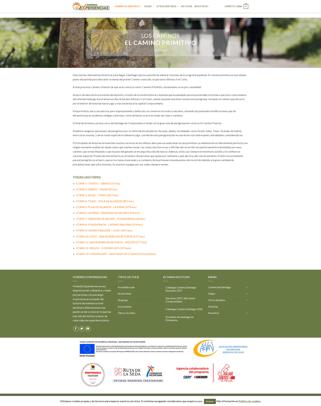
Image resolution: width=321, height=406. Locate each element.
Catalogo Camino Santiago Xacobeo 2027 (181, 289)
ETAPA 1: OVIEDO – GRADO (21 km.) (98, 183)
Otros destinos (166, 6)
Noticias (186, 6)
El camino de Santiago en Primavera (180, 318)
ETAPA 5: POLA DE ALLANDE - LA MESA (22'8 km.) (106, 207)
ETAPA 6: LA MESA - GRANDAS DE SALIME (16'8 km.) (108, 212)
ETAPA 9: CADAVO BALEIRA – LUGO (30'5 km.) (104, 230)
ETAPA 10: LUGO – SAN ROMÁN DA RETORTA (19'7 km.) (110, 236)
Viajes (148, 6)
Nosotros (201, 6)
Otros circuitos (126, 312)
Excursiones (125, 306)
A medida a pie (126, 287)
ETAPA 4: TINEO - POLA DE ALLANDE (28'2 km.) (105, 201)
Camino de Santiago (127, 6)
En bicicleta (124, 293)
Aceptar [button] (210, 401)
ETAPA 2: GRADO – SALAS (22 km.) (96, 189)
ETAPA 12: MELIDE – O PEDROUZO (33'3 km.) (103, 248)
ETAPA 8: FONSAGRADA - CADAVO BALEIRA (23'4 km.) (109, 224)
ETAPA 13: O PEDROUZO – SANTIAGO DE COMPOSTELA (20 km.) (116, 253)
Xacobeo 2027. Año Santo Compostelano (180, 300)
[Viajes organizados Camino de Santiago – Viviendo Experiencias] (91, 6)
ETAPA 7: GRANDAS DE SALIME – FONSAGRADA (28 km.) (110, 218)
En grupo (123, 300)
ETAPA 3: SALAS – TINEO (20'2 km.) (97, 195)
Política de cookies (250, 401)
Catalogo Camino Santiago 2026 (184, 309)
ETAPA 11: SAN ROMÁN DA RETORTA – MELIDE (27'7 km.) (111, 242)
